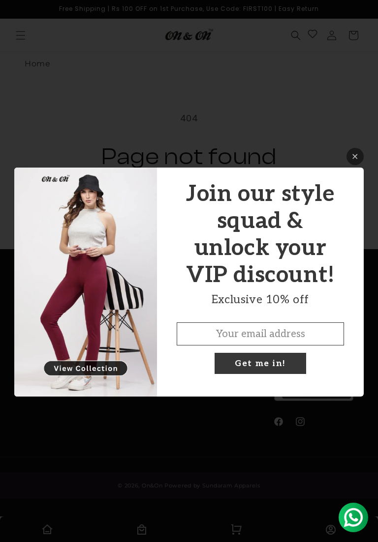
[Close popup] (355, 156)
